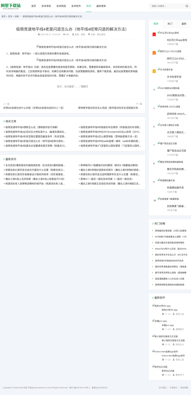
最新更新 (101, 6)
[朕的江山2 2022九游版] (169, 53)
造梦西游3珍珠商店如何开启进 (169, 260)
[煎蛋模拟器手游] (166, 182)
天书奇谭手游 (174, 76)
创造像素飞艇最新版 (177, 206)
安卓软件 (76, 6)
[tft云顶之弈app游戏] (168, 34)
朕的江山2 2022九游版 (179, 58)
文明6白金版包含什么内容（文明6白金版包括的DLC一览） (34, 107)
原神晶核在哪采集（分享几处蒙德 (170, 230)
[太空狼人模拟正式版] (168, 127)
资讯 (88, 6)
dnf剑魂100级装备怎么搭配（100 (171, 236)
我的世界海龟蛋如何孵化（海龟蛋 (170, 266)
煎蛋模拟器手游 (175, 187)
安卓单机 (46, 6)
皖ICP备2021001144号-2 (79, 387)
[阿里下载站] (10, 9)
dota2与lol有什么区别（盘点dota (170, 248)
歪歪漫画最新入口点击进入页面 (169, 278)
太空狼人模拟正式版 (177, 132)
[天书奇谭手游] (165, 71)
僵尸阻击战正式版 (176, 150)
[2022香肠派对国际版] (169, 90)
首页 (33, 6)
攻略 (17, 16)
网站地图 (184, 387)
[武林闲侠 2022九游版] (169, 108)
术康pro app (168, 325)
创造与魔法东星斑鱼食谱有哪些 (169, 242)
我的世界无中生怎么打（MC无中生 (171, 254)
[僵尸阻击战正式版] (167, 145)
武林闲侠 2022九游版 (178, 113)
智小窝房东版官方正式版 (173, 340)
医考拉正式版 (168, 370)
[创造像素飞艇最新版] (168, 200)
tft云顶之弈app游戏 (177, 40)
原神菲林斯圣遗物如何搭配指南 (169, 284)
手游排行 (173, 387)
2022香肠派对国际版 (178, 95)
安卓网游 (61, 6)
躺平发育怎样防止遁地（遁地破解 (170, 272)
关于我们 (163, 387)
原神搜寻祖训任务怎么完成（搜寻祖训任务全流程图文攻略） (110, 107)
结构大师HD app (170, 309)
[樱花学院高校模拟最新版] (170, 163)
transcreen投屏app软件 (173, 355)
